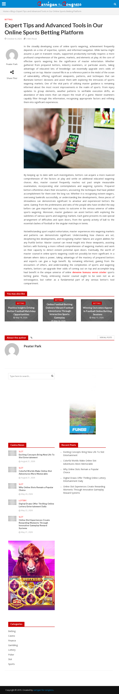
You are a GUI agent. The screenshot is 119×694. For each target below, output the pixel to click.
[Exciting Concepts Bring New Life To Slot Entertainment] (12, 453)
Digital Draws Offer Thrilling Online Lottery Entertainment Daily (36, 505)
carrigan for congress (43, 690)
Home (6, 11)
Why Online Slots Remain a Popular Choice (36, 488)
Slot (21, 451)
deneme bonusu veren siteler (89, 272)
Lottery (22, 501)
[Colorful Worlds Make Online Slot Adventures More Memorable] (12, 469)
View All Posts (106, 337)
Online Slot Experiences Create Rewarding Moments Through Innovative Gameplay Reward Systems (34, 524)
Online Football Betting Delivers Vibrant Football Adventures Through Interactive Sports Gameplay (59, 311)
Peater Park (12, 64)
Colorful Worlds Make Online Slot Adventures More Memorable (35, 472)
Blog (13, 11)
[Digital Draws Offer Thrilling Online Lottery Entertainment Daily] (12, 501)
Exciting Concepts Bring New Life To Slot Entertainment (36, 456)
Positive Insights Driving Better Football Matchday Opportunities (21, 311)
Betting (9, 19)
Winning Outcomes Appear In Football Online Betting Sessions (97, 311)
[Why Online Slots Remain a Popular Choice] (12, 485)
